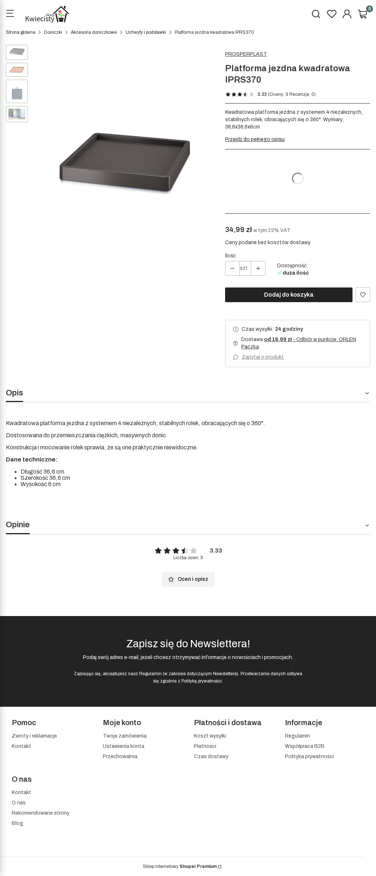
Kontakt (21, 746)
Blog (17, 823)
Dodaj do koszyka (289, 295)
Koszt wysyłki (210, 736)
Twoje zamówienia (125, 736)
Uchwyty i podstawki (146, 32)
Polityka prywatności (309, 756)
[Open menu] (10, 14)
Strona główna (20, 32)
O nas (19, 803)
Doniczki (53, 32)
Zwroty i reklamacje (34, 736)
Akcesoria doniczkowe (94, 32)
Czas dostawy (211, 756)
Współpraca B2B (305, 746)
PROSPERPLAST (246, 54)
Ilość (230, 255)
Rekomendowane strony (40, 813)
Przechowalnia (120, 756)
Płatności (205, 746)
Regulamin (150, 673)
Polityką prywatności (201, 681)
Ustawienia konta (123, 746)
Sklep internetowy (180, 866)
